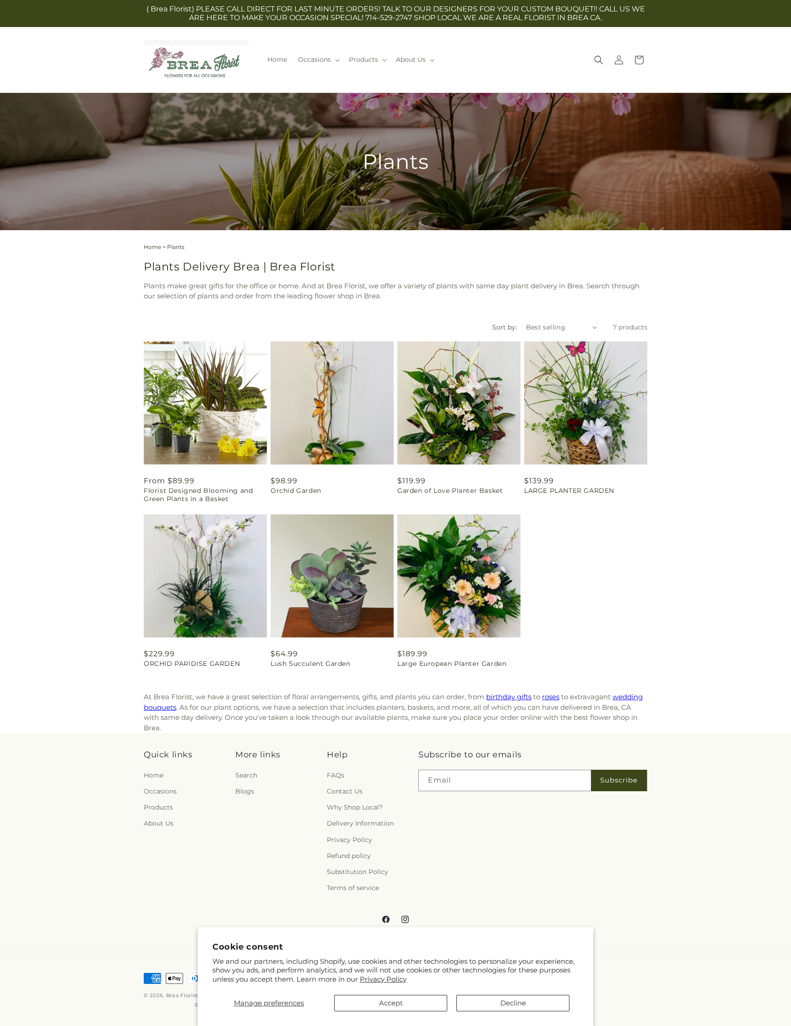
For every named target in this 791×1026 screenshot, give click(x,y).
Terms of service (353, 888)
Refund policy (349, 856)
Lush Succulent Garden (311, 663)
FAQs (335, 775)
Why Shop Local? (355, 807)
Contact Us (345, 791)
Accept (391, 1003)
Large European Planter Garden (451, 663)
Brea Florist (182, 995)
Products (158, 807)
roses (550, 696)
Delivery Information (360, 823)
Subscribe (619, 780)
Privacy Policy (383, 979)
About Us (158, 823)
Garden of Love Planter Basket (450, 490)
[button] (318, 59)
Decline (513, 1003)
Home (152, 246)
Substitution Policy (357, 872)
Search (246, 775)
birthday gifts (508, 696)
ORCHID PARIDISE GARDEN (192, 663)
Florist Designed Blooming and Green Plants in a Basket (198, 494)
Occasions (160, 791)
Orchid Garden (296, 490)
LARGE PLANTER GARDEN (569, 490)
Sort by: (504, 327)
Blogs (244, 791)
